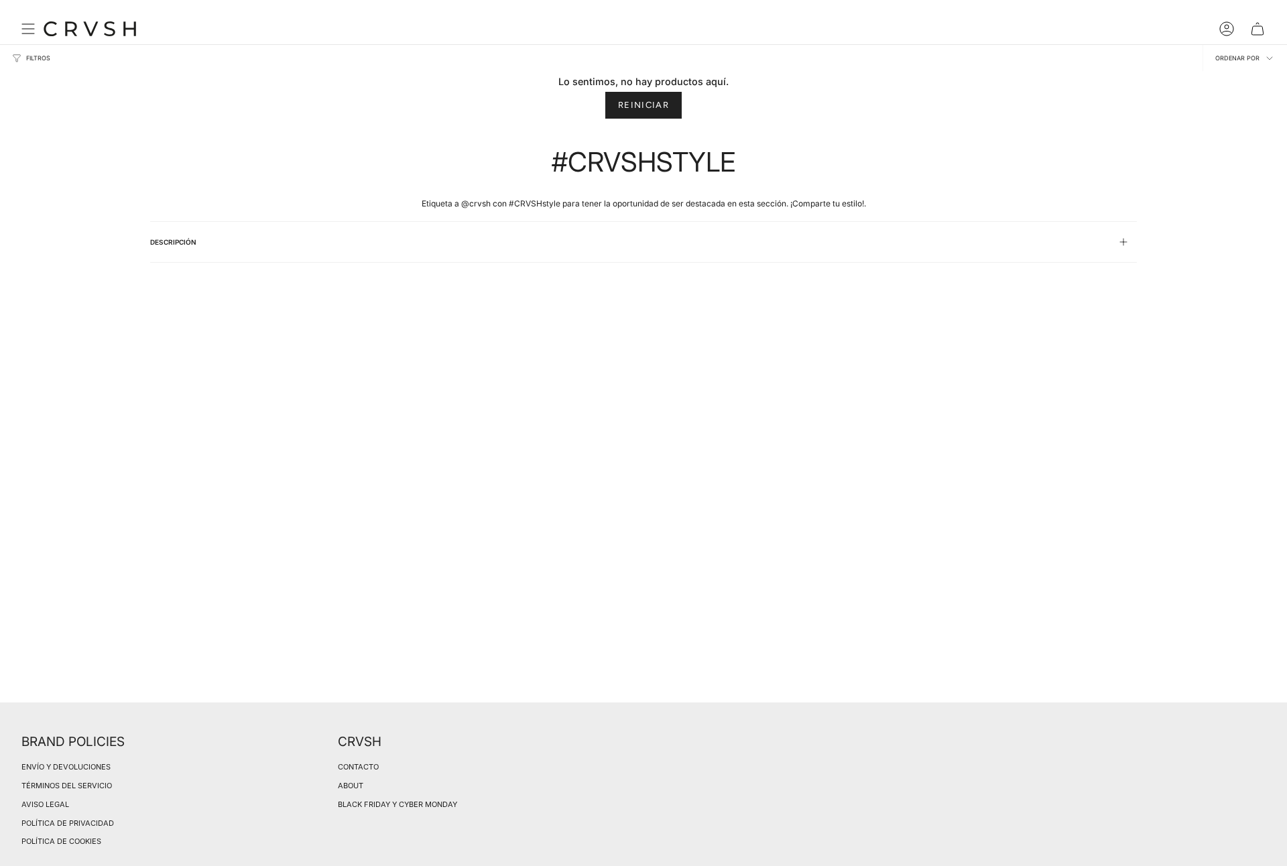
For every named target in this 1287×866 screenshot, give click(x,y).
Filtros (38, 58)
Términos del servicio (66, 785)
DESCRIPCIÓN (173, 242)
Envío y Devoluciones (66, 766)
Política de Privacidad (67, 823)
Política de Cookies (61, 841)
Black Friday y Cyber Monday (397, 804)
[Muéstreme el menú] (28, 28)
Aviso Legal (45, 804)
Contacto (358, 766)
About (350, 785)
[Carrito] (1257, 28)
